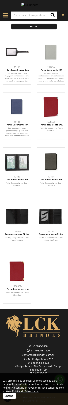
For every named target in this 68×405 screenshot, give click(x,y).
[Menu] (5, 16)
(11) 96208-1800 (38, 346)
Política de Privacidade (25, 391)
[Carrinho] (62, 13)
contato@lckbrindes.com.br (38, 354)
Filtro (34, 26)
